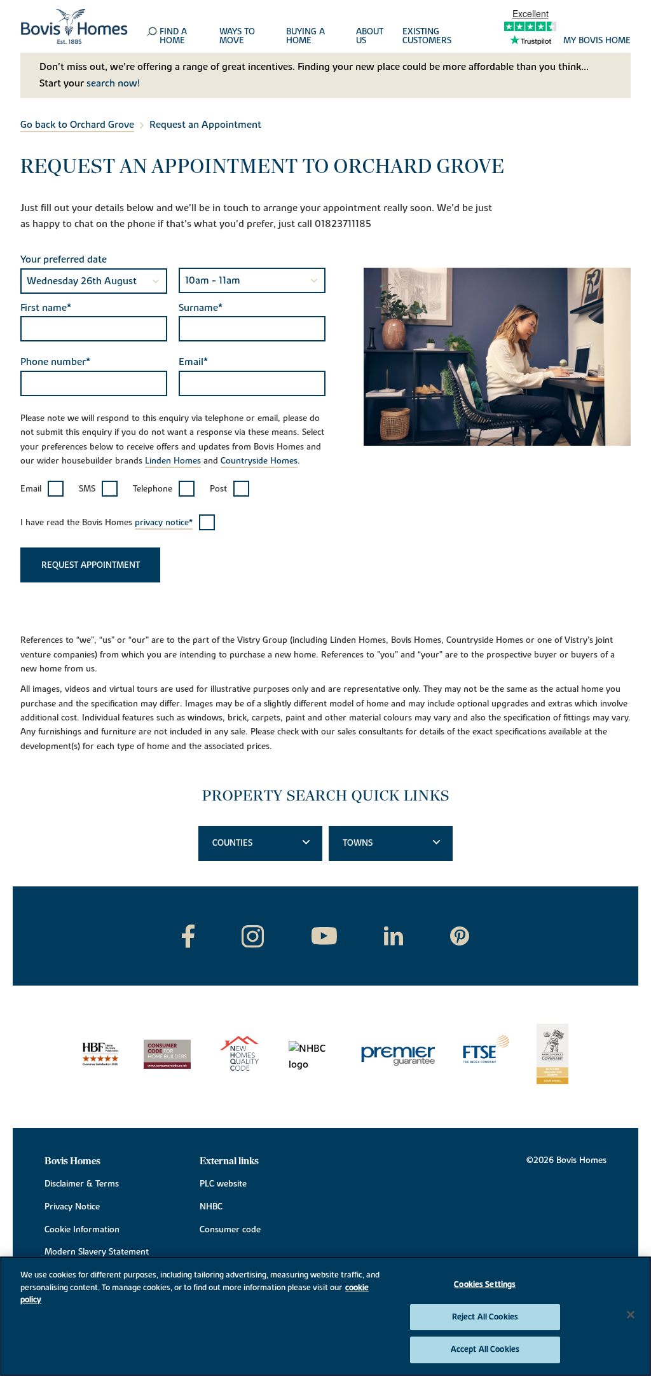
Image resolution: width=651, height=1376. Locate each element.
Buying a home (305, 36)
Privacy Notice (72, 1206)
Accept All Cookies (485, 1349)
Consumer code (230, 1229)
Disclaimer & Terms (82, 1184)
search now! (113, 83)
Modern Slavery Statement (97, 1252)
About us (369, 36)
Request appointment (90, 565)
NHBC (211, 1206)
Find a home (173, 36)
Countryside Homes (259, 461)
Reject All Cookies (485, 1317)
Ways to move (237, 36)
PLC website (223, 1184)
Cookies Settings (485, 1284)
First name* (45, 307)
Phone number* (55, 361)
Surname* (201, 307)
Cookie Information (82, 1229)
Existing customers (426, 36)
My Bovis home (597, 41)
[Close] (631, 1315)
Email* (193, 361)
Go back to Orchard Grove (77, 124)
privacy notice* (164, 522)
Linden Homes (173, 461)
